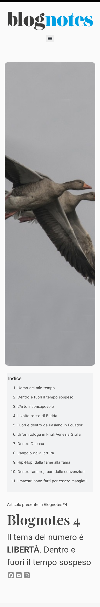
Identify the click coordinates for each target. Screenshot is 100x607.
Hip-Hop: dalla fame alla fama (43, 462)
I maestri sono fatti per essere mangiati (52, 481)
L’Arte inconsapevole (35, 406)
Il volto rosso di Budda (37, 415)
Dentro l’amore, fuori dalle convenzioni (51, 471)
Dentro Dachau (30, 443)
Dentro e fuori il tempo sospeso (45, 397)
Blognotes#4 (55, 504)
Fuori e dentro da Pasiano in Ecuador (50, 425)
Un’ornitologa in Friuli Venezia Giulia (49, 434)
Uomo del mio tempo (36, 387)
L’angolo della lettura (35, 453)
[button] (50, 38)
